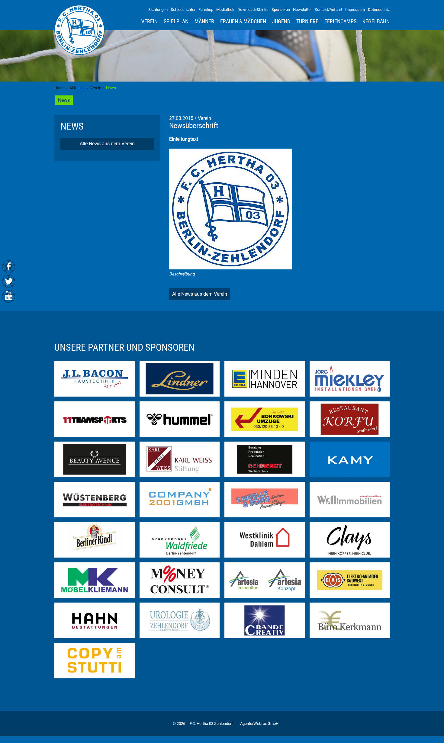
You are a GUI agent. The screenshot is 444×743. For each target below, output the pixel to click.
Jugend (281, 21)
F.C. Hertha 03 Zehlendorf (211, 723)
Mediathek (225, 9)
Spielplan (176, 21)
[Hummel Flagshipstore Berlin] (180, 418)
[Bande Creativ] (264, 620)
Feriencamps (340, 21)
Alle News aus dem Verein (107, 143)
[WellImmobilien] (350, 499)
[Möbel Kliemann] (94, 580)
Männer (204, 21)
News (64, 100)
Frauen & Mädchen (243, 21)
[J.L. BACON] (94, 378)
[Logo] (230, 208)
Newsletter (302, 9)
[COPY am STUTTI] (94, 660)
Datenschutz (379, 9)
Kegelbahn (376, 21)
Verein (149, 21)
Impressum (355, 9)
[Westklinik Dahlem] (264, 539)
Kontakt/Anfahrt (328, 9)
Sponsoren (281, 9)
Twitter (8, 281)
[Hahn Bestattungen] (94, 620)
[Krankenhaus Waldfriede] (180, 539)
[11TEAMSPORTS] (94, 418)
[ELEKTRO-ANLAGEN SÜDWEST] (350, 580)
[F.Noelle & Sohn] (264, 499)
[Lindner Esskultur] (180, 378)
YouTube (8, 295)
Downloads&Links (253, 9)
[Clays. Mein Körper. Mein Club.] (350, 539)
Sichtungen (158, 9)
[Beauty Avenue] (94, 459)
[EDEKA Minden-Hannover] (264, 378)
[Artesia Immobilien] (264, 580)
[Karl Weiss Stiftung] (180, 459)
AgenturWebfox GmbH (259, 723)
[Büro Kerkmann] (350, 620)
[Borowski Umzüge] (264, 418)
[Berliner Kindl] (94, 539)
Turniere (307, 21)
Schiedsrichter (183, 9)
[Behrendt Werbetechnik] (264, 459)
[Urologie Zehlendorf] (180, 620)
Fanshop (205, 9)
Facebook (8, 266)
